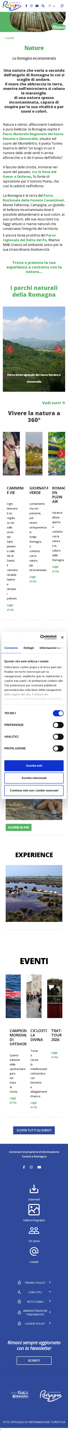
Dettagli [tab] (29, 647)
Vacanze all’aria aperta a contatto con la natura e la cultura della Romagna (58, 536)
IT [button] (50, 6)
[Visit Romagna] (12, 5)
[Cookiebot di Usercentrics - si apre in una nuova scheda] (42, 637)
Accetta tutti (34, 765)
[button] (9, 349)
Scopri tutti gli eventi (34, 1130)
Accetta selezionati (34, 777)
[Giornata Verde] (34, 453)
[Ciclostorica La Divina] (34, 996)
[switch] (58, 725)
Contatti (34, 1262)
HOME (10, 38)
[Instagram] (31, 6)
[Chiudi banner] (62, 637)
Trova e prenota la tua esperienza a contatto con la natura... (34, 267)
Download (34, 1199)
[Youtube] (37, 6)
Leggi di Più (10, 607)
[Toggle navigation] (62, 6)
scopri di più (18, 827)
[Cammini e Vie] (11, 453)
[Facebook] (27, 6)
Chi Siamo (34, 1241)
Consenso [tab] (11, 647)
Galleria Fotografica (34, 1220)
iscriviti (34, 1360)
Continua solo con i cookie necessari (34, 790)
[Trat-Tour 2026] (54, 996)
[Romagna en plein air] (56, 453)
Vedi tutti (52, 402)
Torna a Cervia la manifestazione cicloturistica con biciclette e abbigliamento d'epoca (39, 1073)
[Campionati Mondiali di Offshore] (13, 996)
